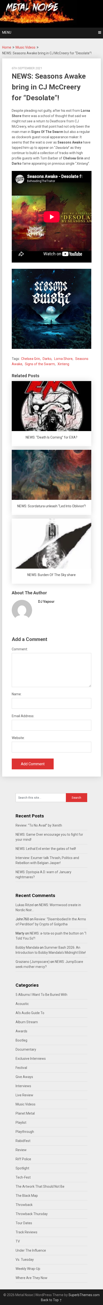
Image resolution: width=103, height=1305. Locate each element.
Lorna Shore (63, 359)
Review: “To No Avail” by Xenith (39, 825)
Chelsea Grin (30, 359)
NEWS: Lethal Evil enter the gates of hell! (46, 849)
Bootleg (21, 1040)
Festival (21, 1068)
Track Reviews (26, 1232)
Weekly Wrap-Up (28, 1269)
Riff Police (23, 1159)
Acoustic (22, 1004)
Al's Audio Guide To (30, 1013)
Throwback (24, 1205)
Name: (17, 694)
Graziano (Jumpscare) (33, 962)
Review (21, 1150)
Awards (21, 1031)
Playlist (21, 1122)
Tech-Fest (23, 1177)
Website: (18, 738)
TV (18, 1241)
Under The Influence (31, 1250)
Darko (47, 359)
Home (6, 47)
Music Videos (25, 47)
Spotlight (22, 1168)
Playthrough (25, 1132)
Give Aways (24, 1077)
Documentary (26, 1049)
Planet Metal (25, 1113)
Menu (6, 32)
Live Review (24, 1095)
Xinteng (63, 364)
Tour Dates (24, 1223)
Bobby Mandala (27, 947)
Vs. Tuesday (25, 1259)
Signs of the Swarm (40, 364)
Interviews (23, 1086)
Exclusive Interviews (31, 1058)
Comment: (20, 649)
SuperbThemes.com (84, 1295)
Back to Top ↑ (51, 1300)
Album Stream (27, 1022)
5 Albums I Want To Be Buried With (41, 995)
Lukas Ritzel (25, 905)
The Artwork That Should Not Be (40, 1186)
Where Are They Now (31, 1278)
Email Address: (23, 716)
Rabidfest (23, 1141)
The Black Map (27, 1196)
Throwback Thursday (32, 1214)
